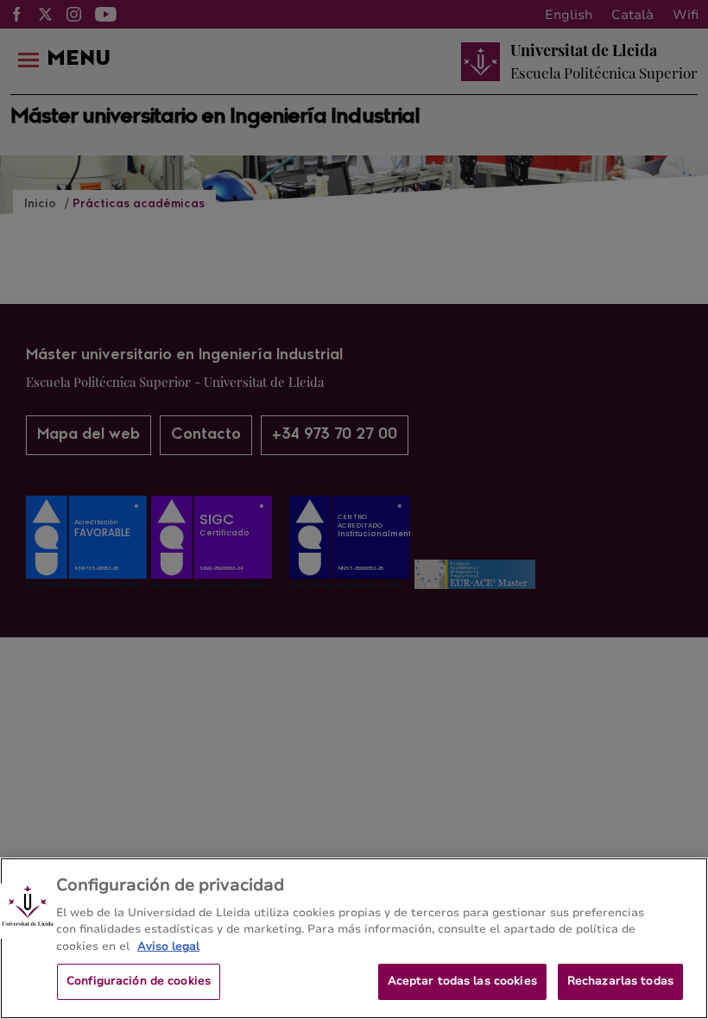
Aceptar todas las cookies (462, 981)
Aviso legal (168, 946)
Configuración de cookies (138, 981)
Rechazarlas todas (620, 981)
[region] (354, 938)
